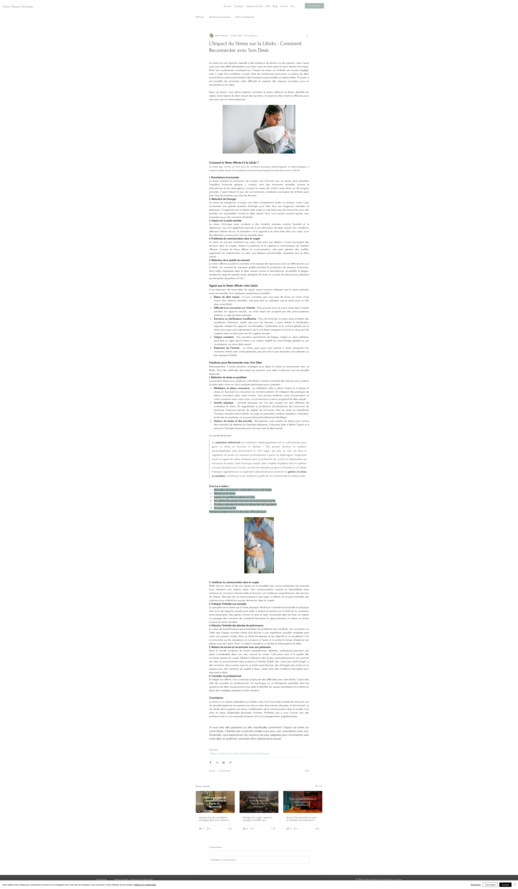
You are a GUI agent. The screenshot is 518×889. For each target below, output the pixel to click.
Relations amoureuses (219, 17)
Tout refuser (490, 884)
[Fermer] (514, 885)
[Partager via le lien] (230, 762)
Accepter (505, 884)
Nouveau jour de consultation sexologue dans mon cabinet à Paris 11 (214, 818)
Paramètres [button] (476, 884)
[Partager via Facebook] (210, 762)
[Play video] (259, 545)
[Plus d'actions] (307, 35)
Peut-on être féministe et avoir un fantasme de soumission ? (301, 818)
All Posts (200, 17)
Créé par (398, 879)
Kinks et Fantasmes (245, 17)
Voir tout (318, 786)
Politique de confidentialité (145, 884)
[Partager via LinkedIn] (223, 762)
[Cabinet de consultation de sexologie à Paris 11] (215, 802)
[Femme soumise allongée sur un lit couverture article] (302, 802)
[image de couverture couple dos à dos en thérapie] (259, 802)
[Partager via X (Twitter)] (217, 762)
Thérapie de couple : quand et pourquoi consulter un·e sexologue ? (257, 818)
